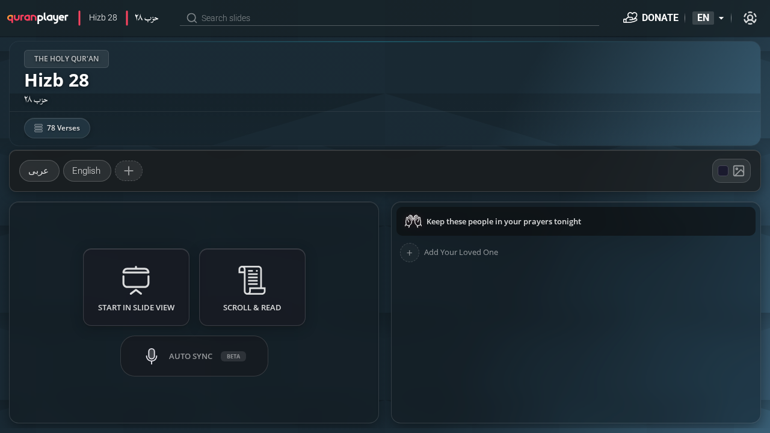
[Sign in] (750, 18)
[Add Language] (129, 171)
